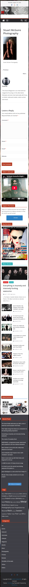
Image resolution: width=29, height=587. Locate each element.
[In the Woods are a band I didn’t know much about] (7, 338)
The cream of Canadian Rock (9, 439)
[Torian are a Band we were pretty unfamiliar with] (7, 328)
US (24, 514)
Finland (7, 498)
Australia (17, 493)
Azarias (13, 294)
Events (3, 528)
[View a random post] (25, 20)
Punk (23, 507)
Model (4, 505)
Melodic (18, 502)
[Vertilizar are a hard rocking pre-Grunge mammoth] (7, 381)
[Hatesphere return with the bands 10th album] (7, 364)
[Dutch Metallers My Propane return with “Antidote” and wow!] (7, 308)
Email (4, 149)
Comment (5, 120)
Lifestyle (4, 538)
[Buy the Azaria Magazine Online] (14, 227)
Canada (4, 496)
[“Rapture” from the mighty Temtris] (7, 355)
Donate (16, 217)
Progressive (18, 507)
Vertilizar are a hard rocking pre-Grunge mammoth (18, 380)
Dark (7, 496)
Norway (16, 505)
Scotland (14, 511)
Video (3, 516)
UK (22, 514)
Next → (25, 73)
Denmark (15, 496)
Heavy (7, 502)
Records (4, 511)
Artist (14, 493)
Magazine (4, 541)
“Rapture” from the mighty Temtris (18, 354)
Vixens (6, 516)
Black (20, 493)
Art (12, 493)
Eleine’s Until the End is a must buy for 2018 (19, 371)
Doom (18, 496)
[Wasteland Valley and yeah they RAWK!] (7, 347)
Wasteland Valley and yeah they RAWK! (18, 346)
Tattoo (9, 514)
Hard (3, 502)
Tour (16, 514)
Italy (11, 502)
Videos (3, 567)
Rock (10, 510)
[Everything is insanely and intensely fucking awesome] (14, 273)
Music (8, 505)
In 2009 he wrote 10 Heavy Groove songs (12, 463)
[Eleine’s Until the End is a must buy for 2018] (7, 372)
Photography (6, 507)
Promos (4, 554)
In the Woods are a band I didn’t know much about (19, 337)
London (14, 502)
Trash (20, 514)
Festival (3, 498)
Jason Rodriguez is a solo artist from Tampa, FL (14, 471)
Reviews (11, 282)
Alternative (8, 494)
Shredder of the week (7, 561)
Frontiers (12, 498)
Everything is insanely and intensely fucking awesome (14, 288)
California (24, 493)
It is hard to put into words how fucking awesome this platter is (19, 317)
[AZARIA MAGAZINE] (14, 7)
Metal (24, 501)
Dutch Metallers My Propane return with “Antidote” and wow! (18, 307)
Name (4, 141)
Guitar (23, 498)
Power (12, 507)
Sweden (19, 511)
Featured (6, 282)
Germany (19, 498)
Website (4, 156)
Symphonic (4, 514)
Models (4, 545)
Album (3, 493)
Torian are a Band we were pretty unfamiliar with (19, 327)
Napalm (12, 505)
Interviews (4, 535)
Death (10, 496)
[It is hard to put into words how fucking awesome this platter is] (7, 318)
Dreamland (23, 496)
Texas (13, 514)
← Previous (5, 70)
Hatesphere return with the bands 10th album (19, 362)
